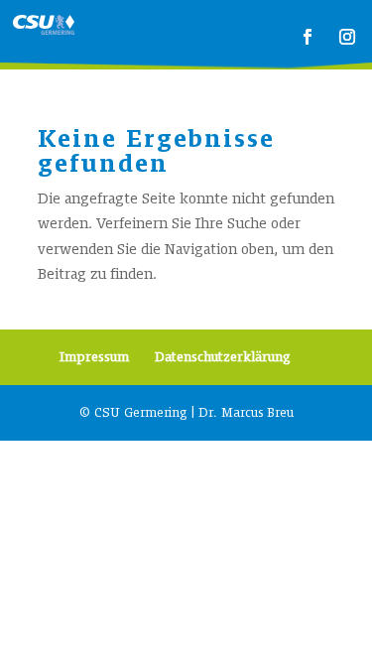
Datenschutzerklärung (223, 357)
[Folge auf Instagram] (347, 37)
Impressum (94, 357)
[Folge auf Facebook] (307, 37)
